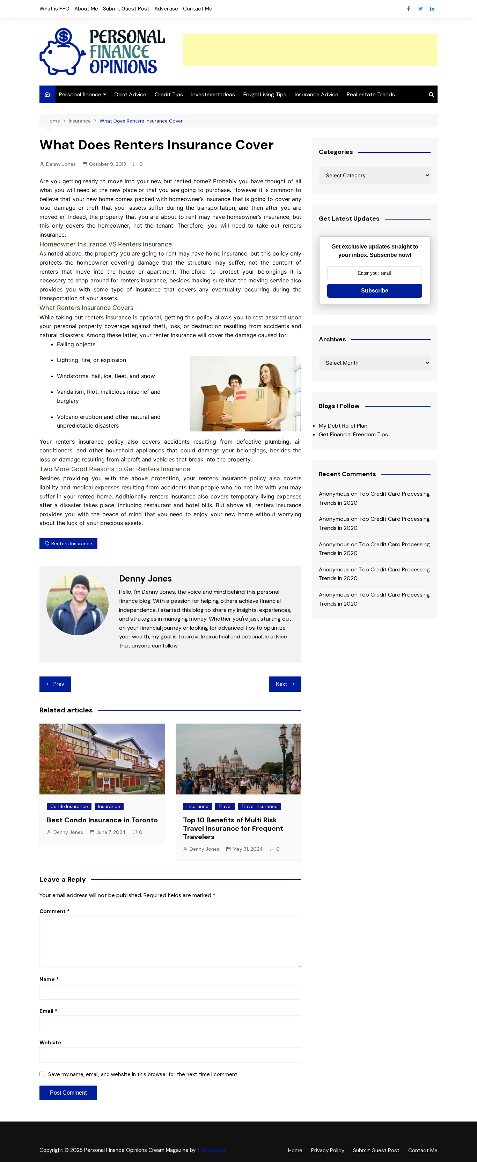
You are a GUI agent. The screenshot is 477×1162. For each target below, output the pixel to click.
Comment (54, 911)
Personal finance (80, 94)
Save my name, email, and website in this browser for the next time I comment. (143, 1074)
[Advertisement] (310, 50)
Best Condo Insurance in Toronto (102, 819)
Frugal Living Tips (264, 94)
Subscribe (374, 291)
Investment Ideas (213, 94)
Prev (58, 684)
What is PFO (54, 8)
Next (281, 684)
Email (48, 1011)
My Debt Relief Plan (343, 425)
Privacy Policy (327, 1150)
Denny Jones (61, 164)
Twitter (420, 8)
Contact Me (197, 8)
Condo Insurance (69, 806)
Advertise (166, 8)
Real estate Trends (371, 94)
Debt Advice (130, 94)
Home (295, 1150)
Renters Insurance (71, 543)
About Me (86, 8)
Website (50, 1042)
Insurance (109, 806)
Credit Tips (169, 94)
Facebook (408, 8)
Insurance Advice (316, 94)
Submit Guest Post (126, 8)
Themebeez (211, 1150)
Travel (225, 806)
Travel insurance (260, 806)
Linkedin (432, 8)
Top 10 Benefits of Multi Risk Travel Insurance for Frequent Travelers (233, 828)
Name (49, 979)
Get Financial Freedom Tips (353, 434)
